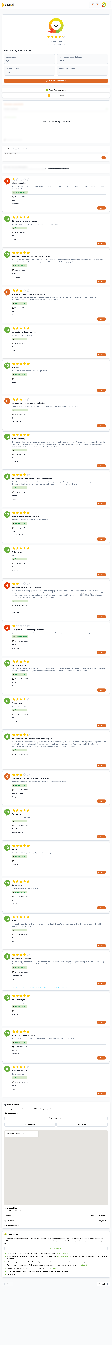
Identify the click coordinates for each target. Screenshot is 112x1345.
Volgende (102, 1284)
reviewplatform (62, 1256)
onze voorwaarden (62, 1253)
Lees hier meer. (53, 1268)
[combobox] (56, 153)
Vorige (8, 1284)
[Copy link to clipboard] (93, 4)
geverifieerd (82, 1265)
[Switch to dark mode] (97, 4)
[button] (56, 1274)
